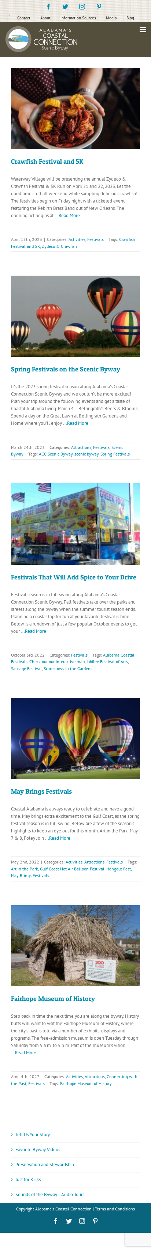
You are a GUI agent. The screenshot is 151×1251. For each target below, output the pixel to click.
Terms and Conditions (115, 1209)
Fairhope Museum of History (53, 998)
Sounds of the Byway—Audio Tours (49, 1194)
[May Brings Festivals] (75, 738)
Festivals (95, 239)
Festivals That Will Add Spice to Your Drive (73, 577)
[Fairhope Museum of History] (75, 945)
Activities (77, 239)
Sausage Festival (26, 668)
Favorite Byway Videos (37, 1149)
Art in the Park (24, 869)
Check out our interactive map (57, 661)
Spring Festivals (115, 454)
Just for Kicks (28, 1179)
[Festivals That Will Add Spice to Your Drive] (75, 523)
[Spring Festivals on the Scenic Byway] (75, 316)
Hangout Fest (118, 869)
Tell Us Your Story (32, 1134)
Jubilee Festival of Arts (107, 661)
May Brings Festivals (41, 791)
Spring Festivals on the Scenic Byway (65, 369)
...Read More (67, 215)
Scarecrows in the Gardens (68, 668)
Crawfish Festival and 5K (47, 161)
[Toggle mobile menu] (143, 29)
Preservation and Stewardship (44, 1164)
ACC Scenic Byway (56, 454)
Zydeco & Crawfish (59, 246)
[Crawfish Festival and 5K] (75, 108)
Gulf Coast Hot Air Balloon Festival (72, 869)
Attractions (81, 447)
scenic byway (86, 454)
